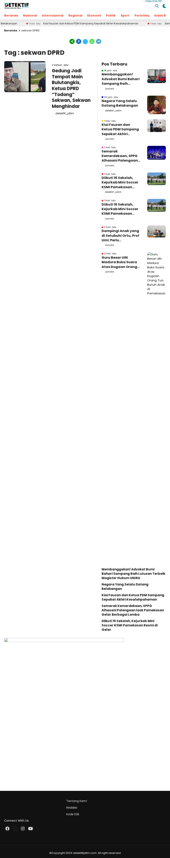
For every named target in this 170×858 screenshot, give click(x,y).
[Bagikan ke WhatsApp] (92, 41)
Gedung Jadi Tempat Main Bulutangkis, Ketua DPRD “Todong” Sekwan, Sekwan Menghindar (71, 88)
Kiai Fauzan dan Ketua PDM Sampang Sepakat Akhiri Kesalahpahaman (81, 23)
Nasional (30, 15)
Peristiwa (142, 15)
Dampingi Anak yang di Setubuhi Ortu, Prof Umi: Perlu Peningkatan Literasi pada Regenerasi (120, 236)
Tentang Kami (76, 801)
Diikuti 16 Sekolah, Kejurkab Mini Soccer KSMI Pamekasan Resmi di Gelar (120, 182)
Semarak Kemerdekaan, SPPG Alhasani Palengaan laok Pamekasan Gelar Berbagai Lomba (120, 156)
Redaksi (71, 808)
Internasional (52, 15)
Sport (125, 15)
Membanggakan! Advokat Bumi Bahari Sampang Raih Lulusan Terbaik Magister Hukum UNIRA (121, 79)
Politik (111, 15)
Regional (75, 15)
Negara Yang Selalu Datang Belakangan (120, 103)
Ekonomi (94, 15)
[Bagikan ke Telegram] (98, 41)
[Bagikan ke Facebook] (78, 41)
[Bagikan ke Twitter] (85, 41)
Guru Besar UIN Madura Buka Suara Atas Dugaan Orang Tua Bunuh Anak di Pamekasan (119, 262)
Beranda (11, 15)
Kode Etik (72, 814)
